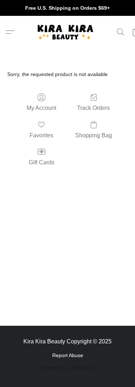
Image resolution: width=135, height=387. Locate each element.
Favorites (41, 135)
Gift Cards (41, 162)
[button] (68, 32)
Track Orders (93, 108)
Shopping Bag (93, 135)
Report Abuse (67, 355)
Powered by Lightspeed (67, 367)
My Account (41, 108)
